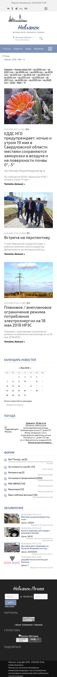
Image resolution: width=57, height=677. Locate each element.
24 (25, 390)
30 (19, 395)
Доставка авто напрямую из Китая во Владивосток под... (35, 547)
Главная (8, 69)
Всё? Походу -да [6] (17, 459)
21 (7, 390)
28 (7, 395)
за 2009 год (36, 72)
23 (19, 390)
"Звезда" (18, 624)
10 (25, 381)
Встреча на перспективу (27, 237)
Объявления (13, 508)
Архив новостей (23, 69)
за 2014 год (10, 77)
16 (19, 386)
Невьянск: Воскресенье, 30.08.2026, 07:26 (28, 3)
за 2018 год (21, 80)
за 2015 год (24, 77)
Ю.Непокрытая (27, 624)
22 (13, 390)
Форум (9, 452)
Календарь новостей (20, 359)
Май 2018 (24, 368)
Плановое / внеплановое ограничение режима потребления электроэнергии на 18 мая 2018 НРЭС (27, 316)
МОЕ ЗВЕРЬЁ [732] (16, 483)
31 (25, 395)
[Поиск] (41, 38)
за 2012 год (29, 74)
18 (31, 386)
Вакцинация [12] (16, 489)
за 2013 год (43, 74)
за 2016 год (38, 77)
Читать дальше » (14, 183)
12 (36, 381)
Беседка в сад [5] (16, 472)
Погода (9, 415)
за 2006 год (39, 69)
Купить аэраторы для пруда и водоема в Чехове (35, 531)
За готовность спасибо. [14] (21, 467)
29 (13, 395)
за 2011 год (15, 74)
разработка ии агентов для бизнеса (34, 560)
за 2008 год (22, 72)
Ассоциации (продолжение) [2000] (25, 478)
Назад (6, 56)
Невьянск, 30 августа (36, 423)
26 (36, 390)
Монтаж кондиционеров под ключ (35, 518)
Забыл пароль (10, 606)
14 (7, 386)
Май (19, 59)
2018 (14, 59)
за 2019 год (35, 80)
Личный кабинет (23, 37)
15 (13, 386)
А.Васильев (38, 624)
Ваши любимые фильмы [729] (22, 495)
